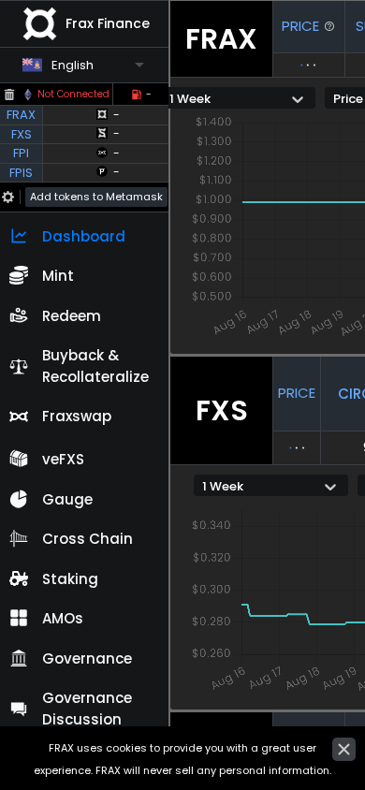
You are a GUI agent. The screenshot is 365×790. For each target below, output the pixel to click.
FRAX (21, 115)
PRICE (300, 26)
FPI (21, 153)
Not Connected (73, 94)
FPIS (21, 173)
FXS (21, 134)
